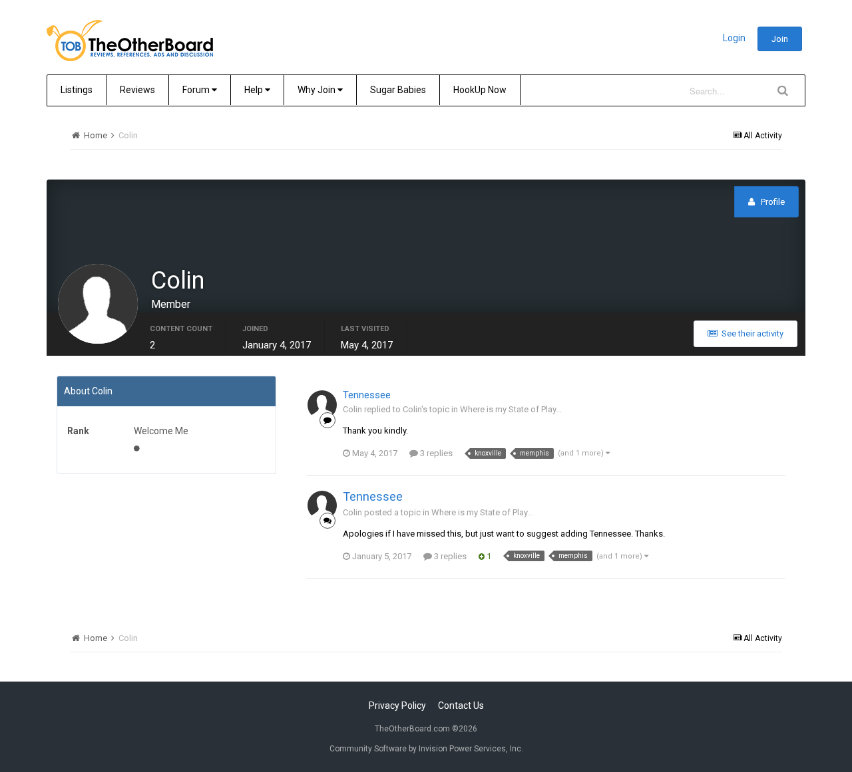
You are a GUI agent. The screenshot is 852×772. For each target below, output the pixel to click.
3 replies (435, 453)
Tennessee (367, 395)
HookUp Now (480, 89)
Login (734, 38)
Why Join (317, 89)
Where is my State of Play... (511, 409)
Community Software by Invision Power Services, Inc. (426, 748)
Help (254, 89)
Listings (77, 89)
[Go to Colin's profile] (322, 405)
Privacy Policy (397, 705)
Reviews (137, 89)
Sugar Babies (398, 89)
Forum (197, 89)
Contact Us (461, 705)
